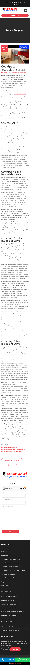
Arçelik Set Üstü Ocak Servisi (10, 578)
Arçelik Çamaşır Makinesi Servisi (11, 559)
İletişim (3, 582)
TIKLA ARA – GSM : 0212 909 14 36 (15, 2)
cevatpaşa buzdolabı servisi (18, 72)
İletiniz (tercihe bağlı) (7, 506)
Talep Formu (15, 15)
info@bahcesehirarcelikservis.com (10, 630)
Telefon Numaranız (7, 499)
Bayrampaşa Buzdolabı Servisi (13, 460)
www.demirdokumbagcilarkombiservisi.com (13, 449)
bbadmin (4, 72)
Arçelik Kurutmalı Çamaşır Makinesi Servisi (13, 570)
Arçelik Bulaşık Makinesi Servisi (10, 563)
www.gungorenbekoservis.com (9, 447)
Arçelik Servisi (4, 555)
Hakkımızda (4, 552)
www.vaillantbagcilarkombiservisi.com (11, 451)
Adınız (3, 493)
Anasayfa (3, 548)
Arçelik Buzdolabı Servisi (8, 574)
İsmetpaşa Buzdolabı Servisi (17, 465)
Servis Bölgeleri (5, 585)
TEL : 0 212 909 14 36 (7, 626)
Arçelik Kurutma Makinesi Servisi (11, 566)
